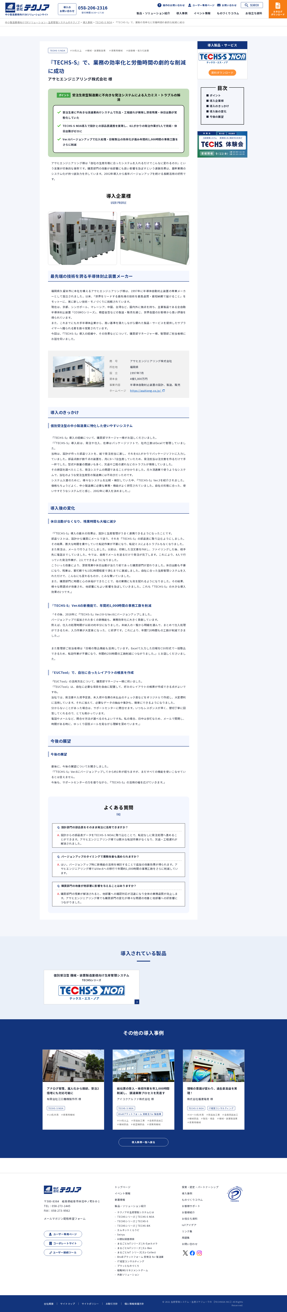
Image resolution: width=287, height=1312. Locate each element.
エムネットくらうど (128, 1230)
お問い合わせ (229, 5)
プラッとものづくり (128, 1265)
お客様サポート (191, 1206)
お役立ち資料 (253, 13)
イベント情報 (202, 13)
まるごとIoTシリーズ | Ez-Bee (134, 1248)
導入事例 (182, 13)
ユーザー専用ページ (203, 5)
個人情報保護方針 (134, 1303)
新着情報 (120, 1199)
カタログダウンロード (278, 13)
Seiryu (121, 1234)
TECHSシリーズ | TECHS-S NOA (135, 1216)
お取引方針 (112, 1303)
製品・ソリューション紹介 (153, 13)
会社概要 (49, 1303)
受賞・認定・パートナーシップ (200, 1187)
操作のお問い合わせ (174, 5)
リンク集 (187, 1231)
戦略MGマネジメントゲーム (132, 1270)
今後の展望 (217, 117)
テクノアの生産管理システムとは (135, 1212)
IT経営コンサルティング (130, 1261)
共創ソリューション (128, 1274)
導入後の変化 (218, 111)
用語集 (186, 1237)
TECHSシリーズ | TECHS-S (132, 1221)
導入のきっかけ (219, 106)
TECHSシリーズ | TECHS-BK (133, 1225)
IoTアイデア (189, 1225)
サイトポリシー (90, 1303)
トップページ (123, 1187)
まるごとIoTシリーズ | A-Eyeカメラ (137, 1243)
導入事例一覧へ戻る (143, 1142)
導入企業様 (217, 101)
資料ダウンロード (222, 73)
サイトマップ (67, 1303)
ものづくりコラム (228, 13)
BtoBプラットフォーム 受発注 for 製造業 (140, 1256)
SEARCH (254, 5)
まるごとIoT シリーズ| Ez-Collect (136, 1252)
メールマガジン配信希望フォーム (65, 1219)
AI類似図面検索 (125, 1239)
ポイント (215, 95)
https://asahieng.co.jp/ (146, 391)
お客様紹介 (188, 1212)
